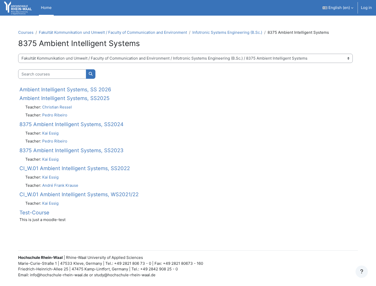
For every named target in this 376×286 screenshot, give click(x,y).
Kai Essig (50, 133)
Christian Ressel (57, 107)
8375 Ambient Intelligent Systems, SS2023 (71, 150)
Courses (26, 32)
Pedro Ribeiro (54, 115)
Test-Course (34, 213)
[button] (338, 8)
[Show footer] (362, 272)
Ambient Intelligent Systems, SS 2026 (65, 89)
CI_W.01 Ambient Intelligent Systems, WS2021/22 (79, 194)
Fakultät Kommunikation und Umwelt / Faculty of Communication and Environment (113, 32)
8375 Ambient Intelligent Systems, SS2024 (71, 124)
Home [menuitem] (46, 7)
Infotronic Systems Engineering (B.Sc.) (227, 32)
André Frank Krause (60, 185)
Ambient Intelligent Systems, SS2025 (64, 98)
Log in (366, 7)
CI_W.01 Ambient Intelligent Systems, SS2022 (74, 168)
